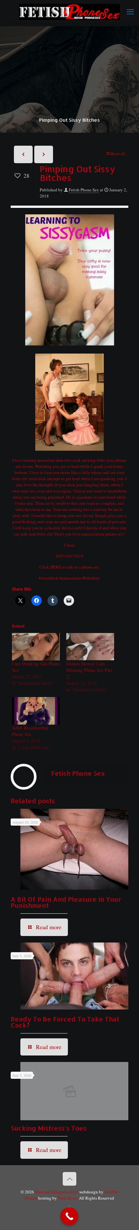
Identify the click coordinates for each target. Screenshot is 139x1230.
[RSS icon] (69, 1207)
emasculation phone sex (102, 534)
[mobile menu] (130, 11)
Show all (117, 153)
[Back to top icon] (69, 1179)
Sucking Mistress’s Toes (49, 1128)
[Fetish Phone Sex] (69, 11)
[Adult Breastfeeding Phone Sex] (36, 711)
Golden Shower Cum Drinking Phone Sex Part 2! (89, 670)
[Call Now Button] (69, 1216)
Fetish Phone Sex (84, 190)
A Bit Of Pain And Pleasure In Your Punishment (66, 902)
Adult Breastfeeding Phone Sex (30, 731)
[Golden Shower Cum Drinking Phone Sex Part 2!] (90, 646)
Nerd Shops (68, 1198)
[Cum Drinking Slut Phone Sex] (36, 646)
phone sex (91, 567)
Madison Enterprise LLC (57, 1192)
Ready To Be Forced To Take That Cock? (65, 1022)
